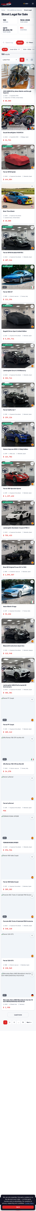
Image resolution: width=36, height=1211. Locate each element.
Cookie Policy (29, 1203)
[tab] (22, 60)
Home (3, 10)
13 (23, 1022)
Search (20, 42)
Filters (31, 42)
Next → (29, 1022)
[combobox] (8, 42)
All (5, 49)
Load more (18, 1015)
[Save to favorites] (32, 66)
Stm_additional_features (14, 10)
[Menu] (33, 4)
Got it (18, 1207)
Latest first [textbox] (6, 60)
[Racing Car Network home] (6, 4)
